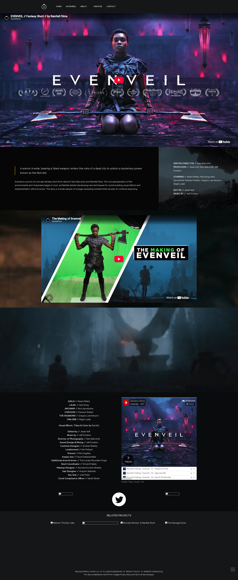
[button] (182, 6)
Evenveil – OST (139, 482)
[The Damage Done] (175, 523)
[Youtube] (172, 499)
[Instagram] (65, 499)
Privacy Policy (125, 575)
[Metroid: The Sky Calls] (62, 523)
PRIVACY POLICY (133, 572)
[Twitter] (119, 499)
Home (58, 6)
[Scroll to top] (233, 569)
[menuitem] (58, 6)
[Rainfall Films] (44, 6)
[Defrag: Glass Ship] (100, 523)
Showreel (71, 6)
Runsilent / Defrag (127, 482)
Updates (98, 6)
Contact (111, 6)
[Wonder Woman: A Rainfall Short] (138, 523)
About (83, 6)
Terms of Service (142, 575)
